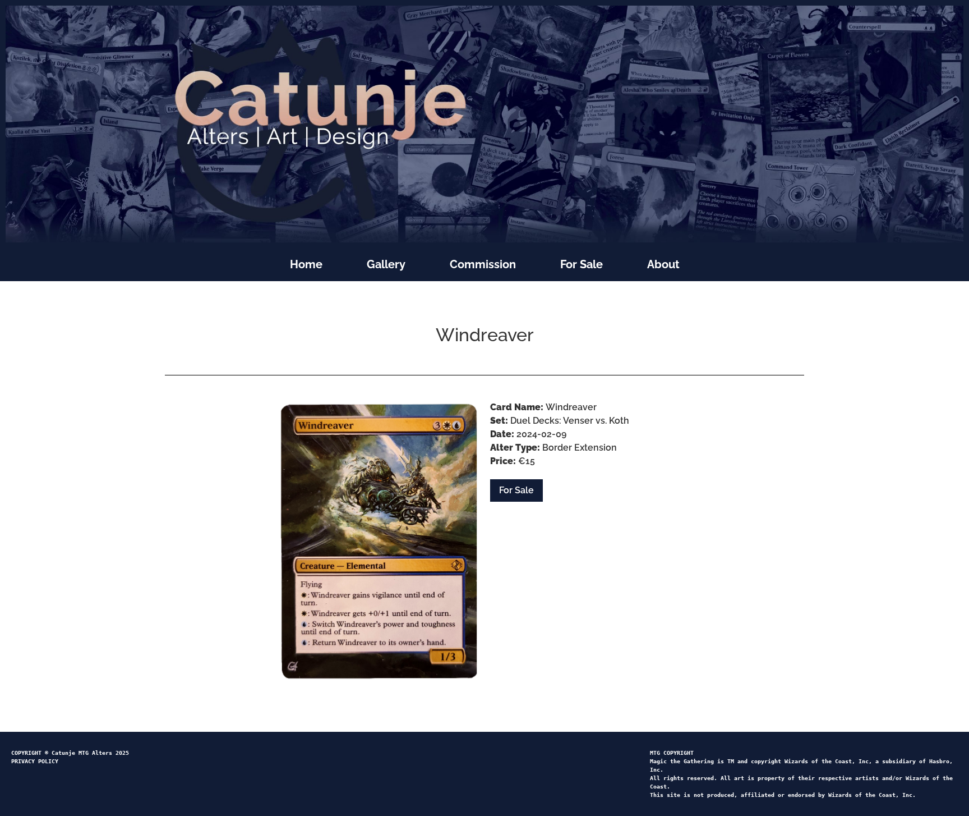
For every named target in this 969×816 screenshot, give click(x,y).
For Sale (581, 264)
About (663, 264)
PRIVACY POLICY (34, 761)
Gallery (386, 264)
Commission (483, 264)
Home (306, 264)
